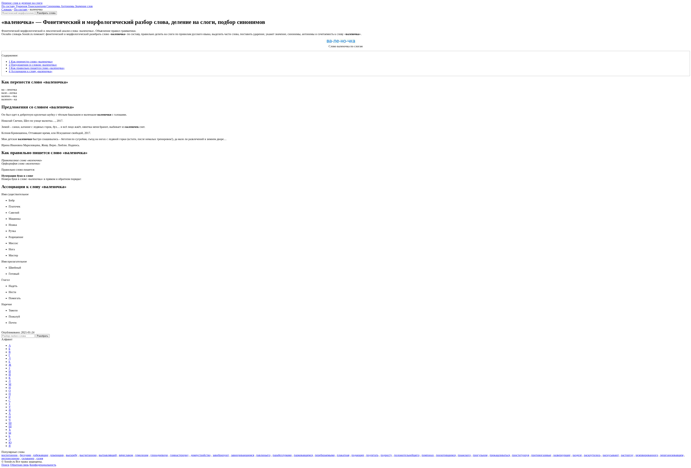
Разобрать (42, 336)
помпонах (428, 455)
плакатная (343, 455)
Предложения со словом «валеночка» (33, 64)
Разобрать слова (46, 13)
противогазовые (541, 455)
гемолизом (141, 455)
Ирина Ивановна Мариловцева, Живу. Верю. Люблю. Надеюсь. (40, 145)
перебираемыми (325, 455)
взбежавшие (40, 455)
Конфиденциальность (43, 464)
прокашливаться (500, 455)
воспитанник (9, 455)
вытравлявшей (108, 455)
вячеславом (126, 455)
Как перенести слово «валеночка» (31, 61)
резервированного (647, 455)
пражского (464, 455)
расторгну (627, 455)
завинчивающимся (242, 455)
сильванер (28, 458)
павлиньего (263, 455)
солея (39, 458)
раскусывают (611, 455)
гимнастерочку (179, 455)
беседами (25, 455)
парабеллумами (282, 455)
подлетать (372, 455)
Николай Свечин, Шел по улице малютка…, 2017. (32, 120)
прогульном (480, 455)
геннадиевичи (159, 455)
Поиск (5, 464)
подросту (386, 455)
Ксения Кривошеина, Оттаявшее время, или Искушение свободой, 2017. (46, 132)
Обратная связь (19, 464)
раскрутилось (592, 455)
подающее (357, 455)
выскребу (71, 455)
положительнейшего (406, 455)
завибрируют (221, 455)
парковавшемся (303, 455)
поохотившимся (446, 455)
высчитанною (88, 455)
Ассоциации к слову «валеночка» (30, 71)
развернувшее (561, 455)
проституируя (520, 455)
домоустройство (201, 455)
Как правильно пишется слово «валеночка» (37, 68)
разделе (577, 455)
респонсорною (10, 458)
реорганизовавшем (671, 455)
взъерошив (57, 455)
